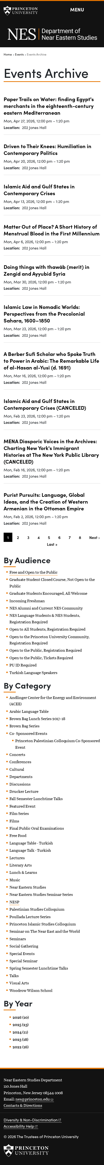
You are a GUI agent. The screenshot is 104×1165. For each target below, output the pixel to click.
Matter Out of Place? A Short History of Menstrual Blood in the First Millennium (52, 230)
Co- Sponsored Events (28, 733)
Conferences (20, 761)
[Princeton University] (23, 11)
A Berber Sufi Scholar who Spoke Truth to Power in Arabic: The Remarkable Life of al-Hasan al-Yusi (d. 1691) (51, 360)
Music (14, 880)
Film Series (19, 813)
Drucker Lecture (23, 791)
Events (19, 54)
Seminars (17, 938)
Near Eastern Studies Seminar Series (41, 894)
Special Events (22, 953)
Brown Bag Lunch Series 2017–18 (37, 718)
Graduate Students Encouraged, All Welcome (48, 593)
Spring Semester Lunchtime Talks (38, 968)
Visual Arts (19, 983)
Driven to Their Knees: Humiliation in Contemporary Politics (47, 149)
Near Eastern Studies (27, 887)
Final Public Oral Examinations (36, 828)
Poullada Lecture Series (30, 916)
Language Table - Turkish (31, 843)
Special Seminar (23, 961)
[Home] (52, 36)
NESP (14, 902)
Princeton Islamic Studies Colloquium (42, 924)
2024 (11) (20, 1032)
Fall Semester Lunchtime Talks (36, 798)
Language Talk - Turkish (30, 850)
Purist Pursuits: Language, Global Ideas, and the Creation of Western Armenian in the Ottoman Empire (46, 501)
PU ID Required (23, 665)
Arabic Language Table (29, 711)
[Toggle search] (97, 9)
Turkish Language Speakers (33, 672)
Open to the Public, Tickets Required (41, 657)
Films (14, 821)
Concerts (17, 754)
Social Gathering (23, 946)
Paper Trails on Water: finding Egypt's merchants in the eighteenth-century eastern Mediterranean (49, 105)
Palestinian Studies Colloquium (36, 909)
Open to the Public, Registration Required (45, 650)
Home (8, 54)
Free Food (17, 835)
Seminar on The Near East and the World (44, 931)
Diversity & (31, 1119)
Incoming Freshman (27, 600)
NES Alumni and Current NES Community (46, 608)
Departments (20, 776)
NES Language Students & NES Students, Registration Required (44, 618)
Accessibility (19, 1126)
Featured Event (22, 806)
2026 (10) (21, 1017)
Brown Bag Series (24, 726)
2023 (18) (20, 1039)
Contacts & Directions (23, 1105)
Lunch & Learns (23, 872)
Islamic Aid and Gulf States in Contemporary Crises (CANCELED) (45, 404)
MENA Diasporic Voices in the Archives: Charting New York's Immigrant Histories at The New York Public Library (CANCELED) (51, 451)
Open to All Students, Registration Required (47, 629)
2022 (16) (21, 1047)
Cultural (16, 769)
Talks (14, 975)
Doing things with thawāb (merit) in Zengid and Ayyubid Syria (46, 270)
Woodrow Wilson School (30, 990)
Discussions (19, 784)
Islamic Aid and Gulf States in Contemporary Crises (39, 189)
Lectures (17, 857)
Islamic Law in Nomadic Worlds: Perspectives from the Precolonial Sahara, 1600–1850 (44, 313)
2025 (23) (21, 1024)
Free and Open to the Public (33, 572)
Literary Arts (20, 865)
